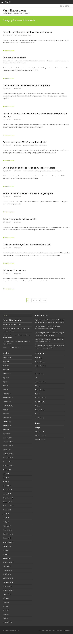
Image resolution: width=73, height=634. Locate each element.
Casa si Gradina (40, 362)
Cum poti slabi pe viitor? (14, 58)
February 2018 (7, 490)
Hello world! (17, 324)
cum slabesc (66, 61)
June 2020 (6, 430)
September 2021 (8, 406)
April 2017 (6, 522)
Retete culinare (39, 410)
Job (36, 378)
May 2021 (6, 414)
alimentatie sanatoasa (29, 171)
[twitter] (63, 6)
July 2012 (6, 598)
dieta (37, 171)
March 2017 (6, 526)
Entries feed (40, 432)
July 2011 (6, 606)
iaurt (4, 63)
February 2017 (7, 530)
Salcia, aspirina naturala (14, 270)
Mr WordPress (7, 324)
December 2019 (8, 442)
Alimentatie (19, 35)
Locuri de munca (40, 382)
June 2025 (6, 365)
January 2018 (7, 494)
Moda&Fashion (40, 390)
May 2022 (6, 385)
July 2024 (6, 377)
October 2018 (7, 462)
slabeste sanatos (55, 171)
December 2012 (8, 578)
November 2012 (8, 582)
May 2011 (6, 614)
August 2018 (7, 470)
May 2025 (6, 370)
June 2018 (6, 474)
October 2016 (7, 538)
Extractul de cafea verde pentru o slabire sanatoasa (27, 32)
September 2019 (8, 454)
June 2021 (6, 410)
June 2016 (6, 554)
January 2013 (7, 574)
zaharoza (44, 145)
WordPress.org (40, 440)
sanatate (32, 145)
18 (39, 300)
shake (7, 63)
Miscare (37, 386)
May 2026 (6, 361)
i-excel (58, 630)
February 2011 (7, 622)
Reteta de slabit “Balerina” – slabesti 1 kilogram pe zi (28, 193)
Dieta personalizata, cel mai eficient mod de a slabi (27, 245)
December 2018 (8, 458)
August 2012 (7, 594)
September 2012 (8, 590)
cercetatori (59, 61)
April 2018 (6, 482)
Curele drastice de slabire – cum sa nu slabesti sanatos (29, 168)
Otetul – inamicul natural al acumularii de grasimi (26, 85)
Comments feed (41, 436)
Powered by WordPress (44, 630)
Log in (38, 428)
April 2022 (6, 389)
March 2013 (6, 566)
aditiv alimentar (52, 61)
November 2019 (8, 446)
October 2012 (7, 586)
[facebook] (61, 6)
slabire (36, 145)
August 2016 (7, 546)
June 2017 (6, 514)
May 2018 (6, 478)
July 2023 (6, 381)
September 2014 (8, 562)
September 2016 (8, 542)
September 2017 (8, 506)
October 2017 (7, 502)
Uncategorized (39, 418)
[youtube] (68, 6)
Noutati (34, 61)
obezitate (26, 145)
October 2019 (7, 450)
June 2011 (6, 610)
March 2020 (6, 434)
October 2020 (7, 422)
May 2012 (6, 602)
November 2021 (8, 398)
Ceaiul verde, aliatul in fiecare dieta (19, 219)
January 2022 (7, 394)
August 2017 (7, 510)
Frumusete (38, 370)
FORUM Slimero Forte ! (17, 348)
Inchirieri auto (39, 374)
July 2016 (6, 550)
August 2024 (7, 374)
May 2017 (6, 518)
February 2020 (7, 438)
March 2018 (6, 486)
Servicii (37, 414)
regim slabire (42, 171)
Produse (37, 406)
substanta (12, 63)
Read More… (7, 46)
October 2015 (7, 558)
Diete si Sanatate (27, 61)
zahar (40, 145)
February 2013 (7, 570)
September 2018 (8, 466)
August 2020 (7, 426)
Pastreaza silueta (26, 35)
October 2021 (7, 402)
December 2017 (8, 498)
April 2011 (6, 618)
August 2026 (7, 357)
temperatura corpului (20, 63)
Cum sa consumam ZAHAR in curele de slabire (25, 142)
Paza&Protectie (40, 402)
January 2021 (7, 418)
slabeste (48, 171)
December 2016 (8, 534)
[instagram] (66, 6)
